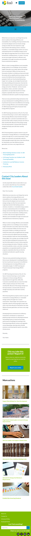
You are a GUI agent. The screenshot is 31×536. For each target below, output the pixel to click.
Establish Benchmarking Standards (12, 498)
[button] (15, 29)
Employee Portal (5, 521)
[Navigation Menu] (16, 2)
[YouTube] (25, 534)
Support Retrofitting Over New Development (15, 401)
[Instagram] (21, 534)
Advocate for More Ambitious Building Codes (15, 459)
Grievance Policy (5, 519)
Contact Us (4, 516)
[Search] (28, 527)
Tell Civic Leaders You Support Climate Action (15, 440)
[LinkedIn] (28, 534)
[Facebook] (18, 534)
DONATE (21, 3)
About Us (3, 513)
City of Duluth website (17, 186)
